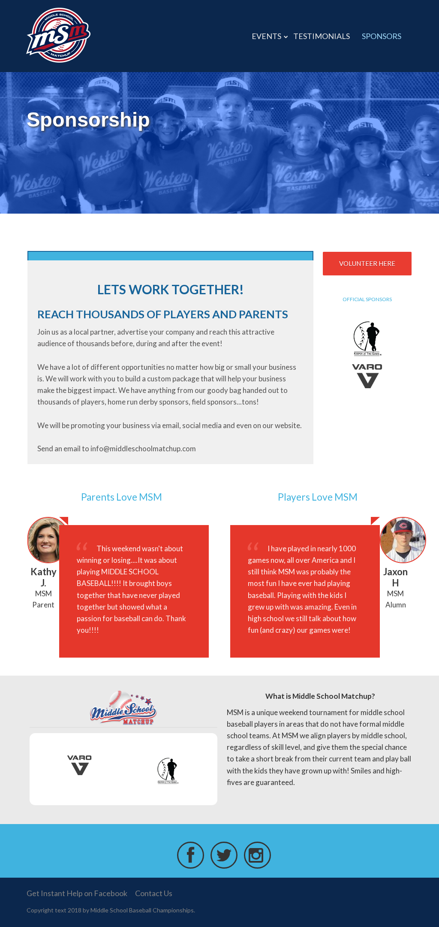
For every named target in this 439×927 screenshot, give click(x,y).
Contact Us (153, 893)
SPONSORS (381, 36)
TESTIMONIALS (321, 36)
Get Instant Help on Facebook (77, 893)
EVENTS (266, 36)
